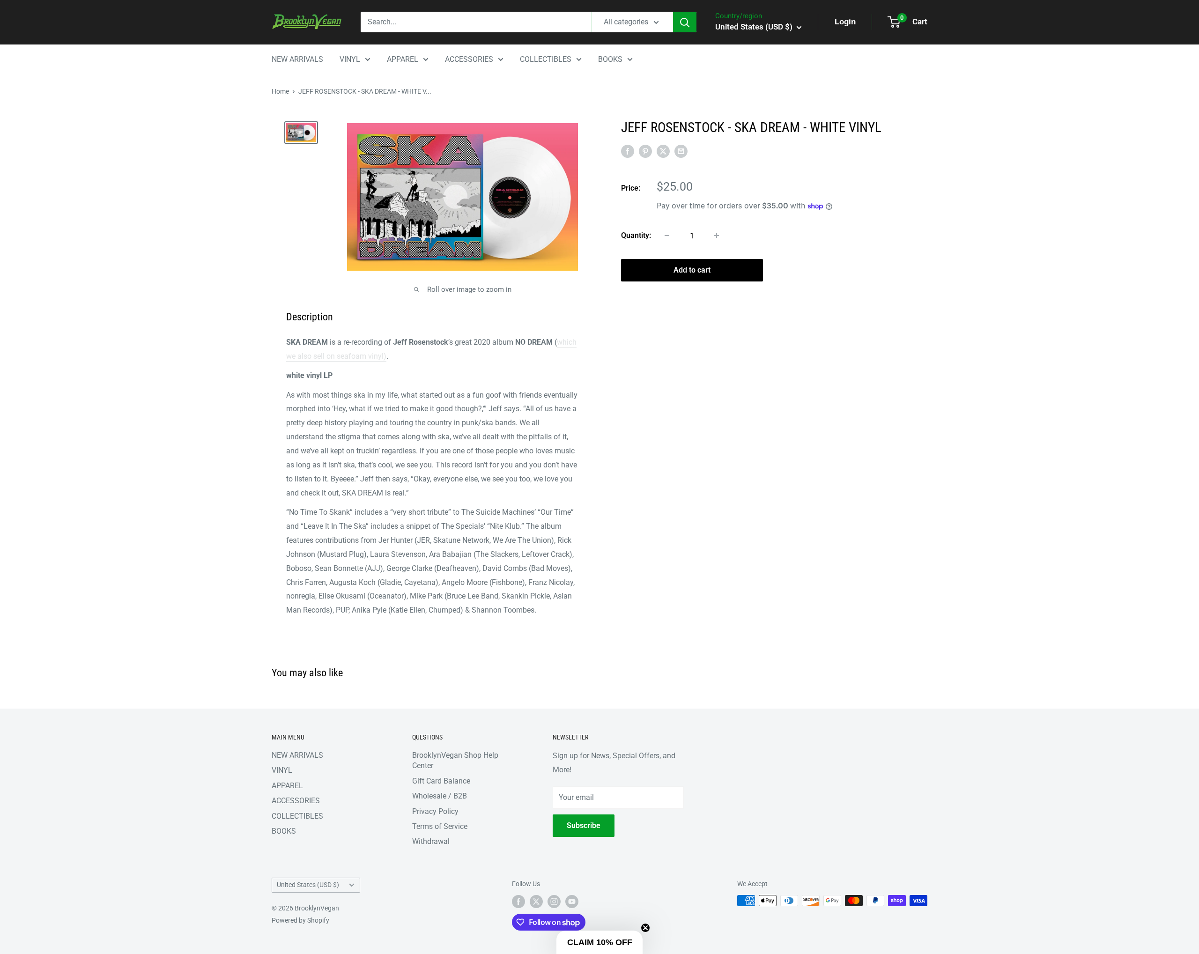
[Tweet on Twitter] (663, 151)
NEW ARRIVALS (297, 59)
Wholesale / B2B (439, 795)
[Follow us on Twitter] (536, 901)
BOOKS (610, 59)
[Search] (684, 22)
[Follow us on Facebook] (518, 901)
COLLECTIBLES (545, 59)
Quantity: (636, 235)
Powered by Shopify (300, 920)
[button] (599, 942)
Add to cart (692, 270)
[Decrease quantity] (667, 235)
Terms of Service (439, 826)
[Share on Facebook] (627, 151)
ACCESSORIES (469, 59)
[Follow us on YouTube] (571, 901)
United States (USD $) (308, 884)
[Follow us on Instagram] (554, 901)
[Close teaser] (645, 927)
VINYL (350, 59)
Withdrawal (431, 841)
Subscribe (583, 825)
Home (280, 91)
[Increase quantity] (716, 235)
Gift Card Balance (441, 781)
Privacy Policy (435, 811)
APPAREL (402, 59)
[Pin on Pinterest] (645, 151)
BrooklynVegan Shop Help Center (455, 760)
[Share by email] (681, 151)
